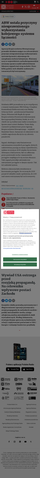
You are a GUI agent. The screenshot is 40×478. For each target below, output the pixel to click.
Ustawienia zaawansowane (20, 254)
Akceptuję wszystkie (20, 264)
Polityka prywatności (25, 233)
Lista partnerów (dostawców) (12, 248)
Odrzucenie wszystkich (20, 259)
